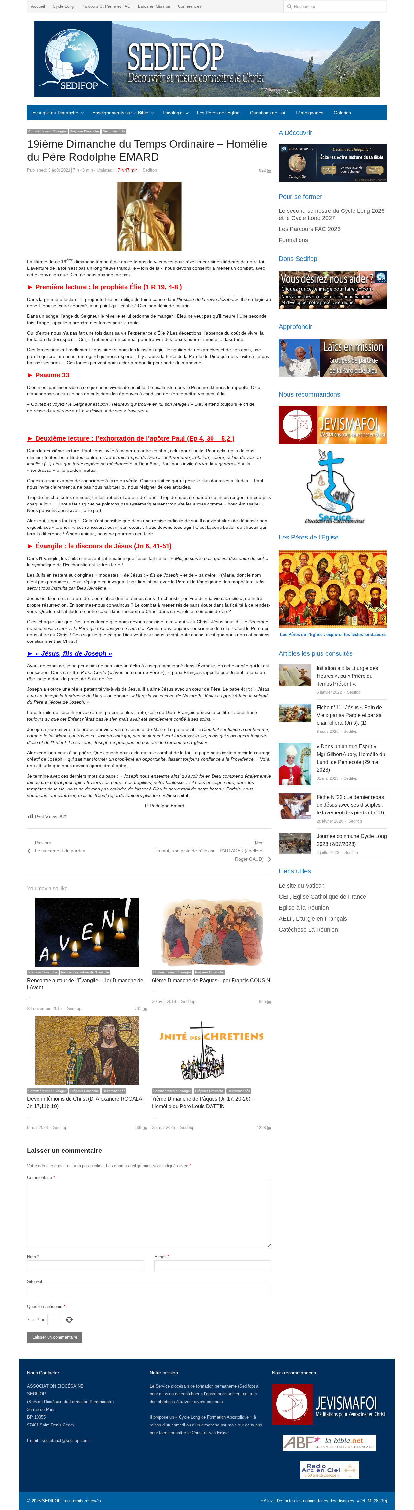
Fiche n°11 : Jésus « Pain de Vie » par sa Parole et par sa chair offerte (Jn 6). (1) (349, 715)
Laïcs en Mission (154, 6)
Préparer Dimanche (84, 131)
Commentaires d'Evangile (47, 131)
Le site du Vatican (302, 885)
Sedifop (150, 170)
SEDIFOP (36, 1393)
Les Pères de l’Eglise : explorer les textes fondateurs (333, 634)
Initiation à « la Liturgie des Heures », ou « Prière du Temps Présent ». (347, 676)
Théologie (172, 112)
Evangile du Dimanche (55, 112)
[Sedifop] (207, 59)
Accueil (38, 6)
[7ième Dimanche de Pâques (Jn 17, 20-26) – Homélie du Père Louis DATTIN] (211, 1019)
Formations (293, 240)
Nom (33, 1257)
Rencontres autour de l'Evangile (85, 972)
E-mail (161, 1257)
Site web (35, 1281)
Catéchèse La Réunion (308, 929)
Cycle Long (63, 6)
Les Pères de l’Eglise (218, 112)
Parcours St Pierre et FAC (106, 6)
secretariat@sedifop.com (65, 1440)
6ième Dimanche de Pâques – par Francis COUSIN (211, 980)
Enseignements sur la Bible (120, 112)
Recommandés (114, 131)
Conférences (190, 6)
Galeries (342, 112)
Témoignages (309, 112)
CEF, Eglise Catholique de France (322, 896)
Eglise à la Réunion (304, 907)
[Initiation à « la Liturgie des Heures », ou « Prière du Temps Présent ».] (295, 668)
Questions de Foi (267, 112)
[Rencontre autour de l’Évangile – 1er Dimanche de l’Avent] (87, 901)
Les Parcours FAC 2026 (310, 229)
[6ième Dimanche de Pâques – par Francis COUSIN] (211, 901)
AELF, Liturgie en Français (313, 918)
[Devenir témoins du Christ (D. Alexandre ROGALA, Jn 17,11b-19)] (87, 1019)
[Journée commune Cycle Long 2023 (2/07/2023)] (295, 836)
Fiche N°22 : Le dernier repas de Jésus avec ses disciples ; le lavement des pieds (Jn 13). (351, 804)
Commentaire (41, 1177)
